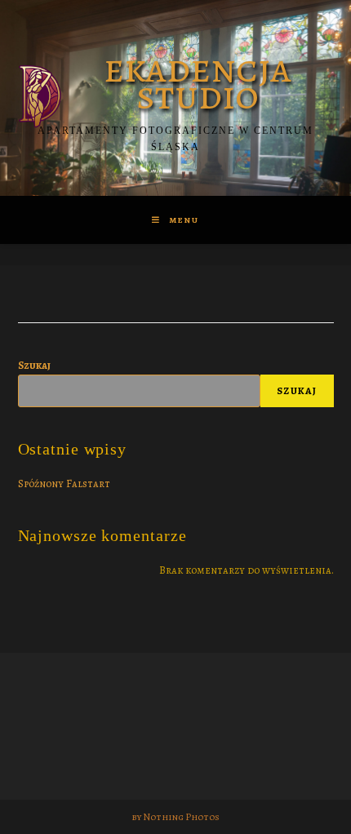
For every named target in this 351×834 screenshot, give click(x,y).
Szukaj (34, 365)
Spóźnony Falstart (64, 483)
